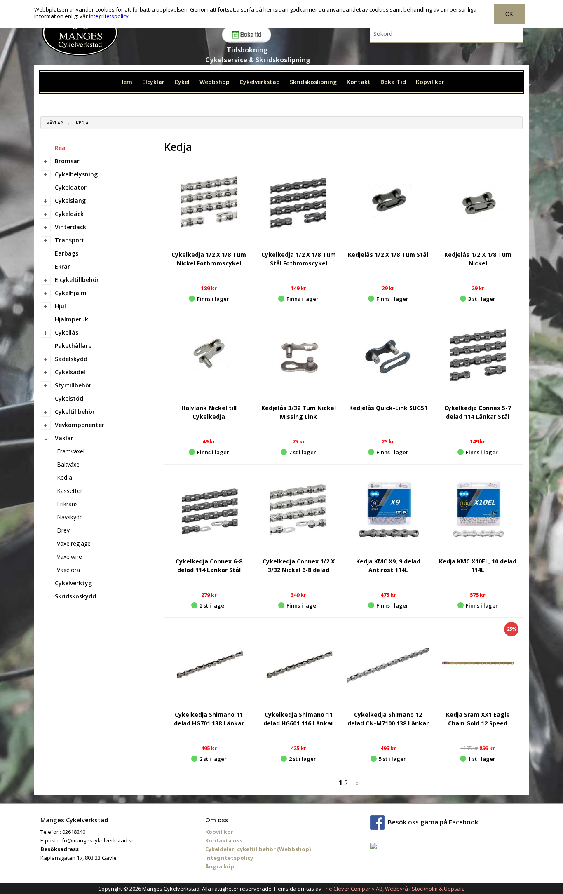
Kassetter (69, 491)
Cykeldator (71, 187)
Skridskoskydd (75, 596)
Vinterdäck (70, 227)
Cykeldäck (69, 214)
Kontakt (359, 82)
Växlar (55, 123)
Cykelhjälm (71, 293)
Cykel (182, 82)
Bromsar (67, 161)
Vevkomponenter (79, 425)
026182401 (75, 831)
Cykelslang (70, 200)
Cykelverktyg (73, 583)
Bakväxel (69, 464)
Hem (125, 82)
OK (509, 14)
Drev (63, 530)
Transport (69, 240)
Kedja (82, 123)
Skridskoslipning (313, 82)
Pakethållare (73, 346)
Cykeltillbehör (75, 411)
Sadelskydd (71, 359)
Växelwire (69, 557)
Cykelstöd (69, 398)
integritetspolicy (109, 16)
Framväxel (70, 451)
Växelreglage (74, 543)
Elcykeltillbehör (77, 280)
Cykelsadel (70, 372)
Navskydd (70, 517)
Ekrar (62, 266)
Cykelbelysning (76, 174)
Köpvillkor (430, 82)
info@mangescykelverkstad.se (96, 840)
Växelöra (68, 570)
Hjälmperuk (71, 319)
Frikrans (67, 504)
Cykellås (66, 332)
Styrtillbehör (73, 385)
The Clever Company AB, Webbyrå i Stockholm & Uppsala (394, 888)
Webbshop (214, 82)
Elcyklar (153, 82)
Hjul (60, 306)
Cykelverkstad (259, 82)
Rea (60, 148)
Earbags (66, 253)
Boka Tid (393, 82)
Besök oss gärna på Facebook (433, 821)
